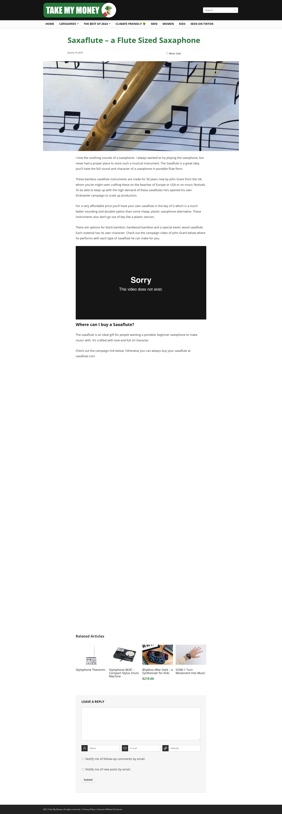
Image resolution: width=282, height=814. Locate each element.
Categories (67, 24)
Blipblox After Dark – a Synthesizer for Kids (157, 671)
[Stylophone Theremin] (91, 647)
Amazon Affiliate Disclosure (109, 809)
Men (154, 24)
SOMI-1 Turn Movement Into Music (190, 671)
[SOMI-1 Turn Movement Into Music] (191, 647)
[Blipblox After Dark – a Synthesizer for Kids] (157, 647)
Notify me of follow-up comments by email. (115, 759)
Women (168, 24)
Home (50, 24)
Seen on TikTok (201, 24)
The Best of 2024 (96, 24)
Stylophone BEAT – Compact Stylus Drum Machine (124, 673)
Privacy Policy (89, 809)
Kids (182, 24)
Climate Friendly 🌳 (131, 24)
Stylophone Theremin (90, 670)
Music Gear (175, 53)
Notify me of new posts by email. (108, 769)
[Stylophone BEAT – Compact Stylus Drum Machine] (124, 647)
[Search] (235, 10)
